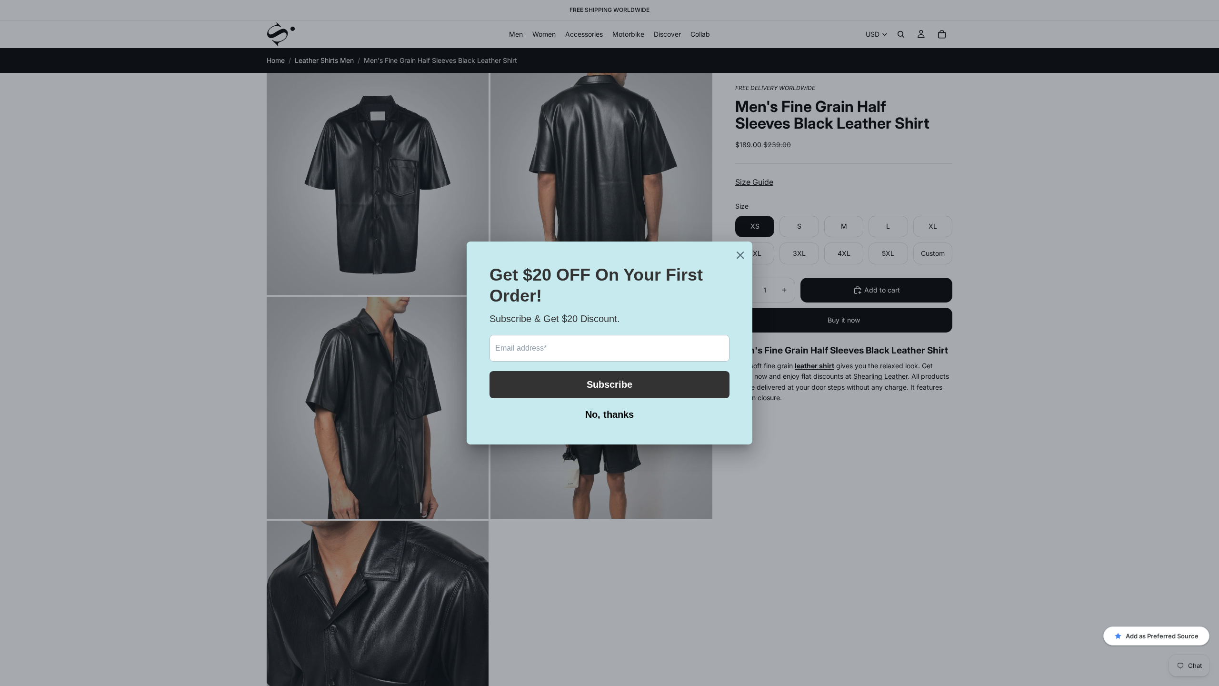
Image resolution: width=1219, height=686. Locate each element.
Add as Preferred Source (1162, 636)
